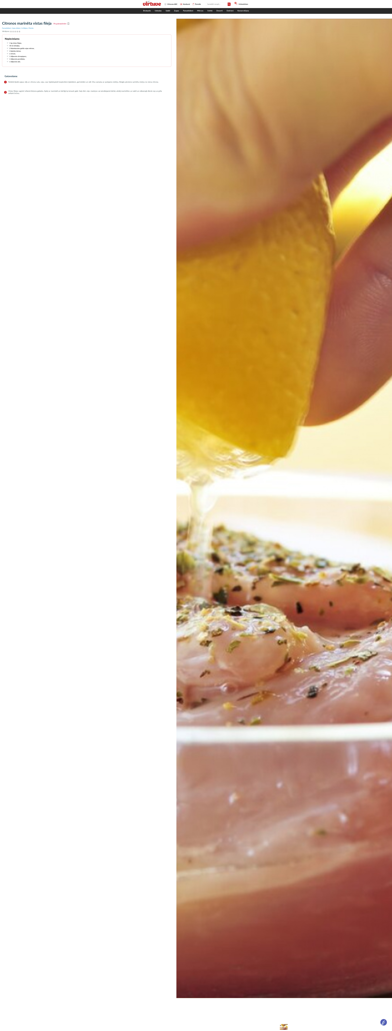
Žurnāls (198, 4)
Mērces (200, 11)
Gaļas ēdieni (16, 28)
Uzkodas (158, 11)
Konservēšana (243, 11)
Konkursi (186, 4)
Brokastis (147, 11)
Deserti (219, 11)
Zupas (176, 11)
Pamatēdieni (188, 11)
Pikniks (31, 28)
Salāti (168, 11)
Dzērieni (230, 11)
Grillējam (24, 28)
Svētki (209, 11)
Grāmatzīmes (242, 4)
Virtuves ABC (172, 4)
